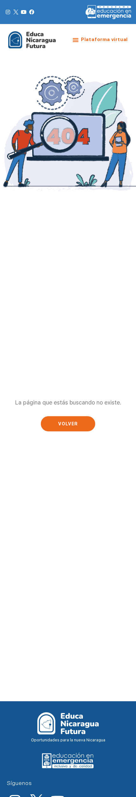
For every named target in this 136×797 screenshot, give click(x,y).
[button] (75, 40)
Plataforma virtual (104, 39)
